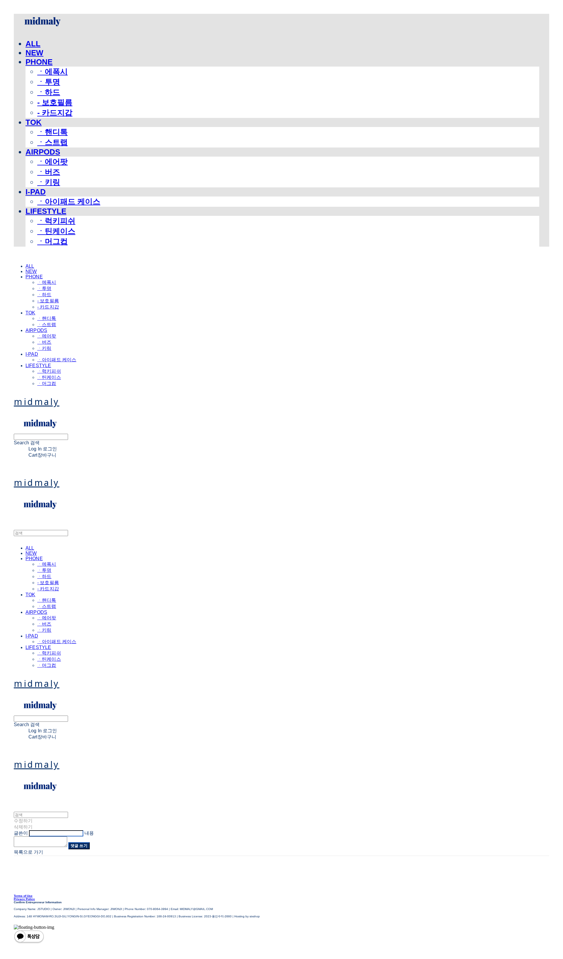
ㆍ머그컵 (52, 241)
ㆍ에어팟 (52, 161)
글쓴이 (21, 833)
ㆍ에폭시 (52, 71)
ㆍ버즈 (48, 171)
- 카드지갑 (54, 112)
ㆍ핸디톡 (52, 132)
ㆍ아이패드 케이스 (68, 201)
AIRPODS (43, 152)
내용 (89, 833)
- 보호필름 (54, 102)
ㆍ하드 (48, 92)
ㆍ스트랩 (52, 142)
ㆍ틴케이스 (56, 231)
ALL (33, 43)
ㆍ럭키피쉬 (56, 220)
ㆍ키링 (48, 182)
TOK (34, 122)
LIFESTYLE (46, 211)
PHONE (39, 61)
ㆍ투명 (48, 81)
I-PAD (36, 191)
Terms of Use (23, 895)
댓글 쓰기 (79, 845)
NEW (34, 52)
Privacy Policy (24, 899)
